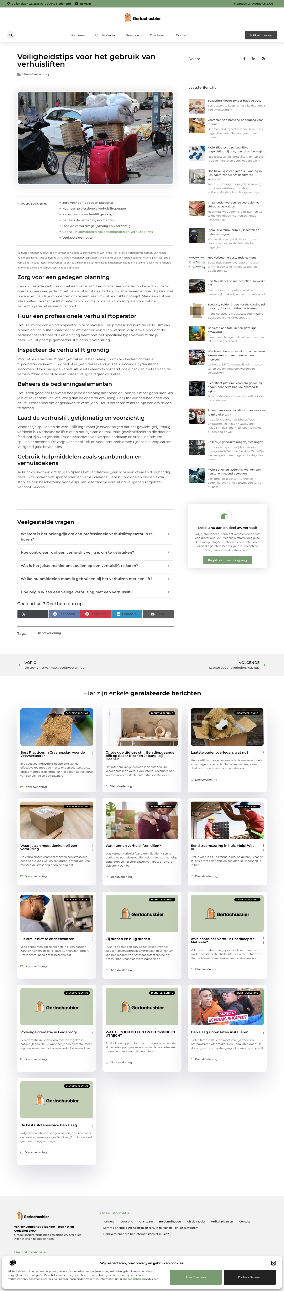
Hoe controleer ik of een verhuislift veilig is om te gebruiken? (95, 552)
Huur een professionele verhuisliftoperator (94, 208)
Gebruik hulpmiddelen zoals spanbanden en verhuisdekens (107, 232)
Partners (78, 35)
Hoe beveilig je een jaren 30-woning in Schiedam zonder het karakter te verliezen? (235, 175)
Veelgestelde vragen (77, 237)
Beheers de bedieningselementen (88, 220)
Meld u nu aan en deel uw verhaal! (227, 528)
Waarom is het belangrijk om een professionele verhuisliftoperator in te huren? (95, 536)
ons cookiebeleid (133, 1278)
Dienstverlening (35, 74)
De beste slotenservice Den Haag (48, 1125)
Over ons (132, 35)
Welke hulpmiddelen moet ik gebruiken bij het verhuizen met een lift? (95, 579)
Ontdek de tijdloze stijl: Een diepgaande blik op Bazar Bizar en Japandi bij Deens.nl (140, 755)
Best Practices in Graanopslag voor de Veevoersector (52, 754)
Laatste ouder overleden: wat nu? (219, 752)
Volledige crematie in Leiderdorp (48, 1032)
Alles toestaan (196, 1277)
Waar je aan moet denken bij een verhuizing (48, 847)
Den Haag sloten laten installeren (219, 1032)
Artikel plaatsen (222, 1221)
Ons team (157, 35)
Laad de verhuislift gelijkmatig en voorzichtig (96, 226)
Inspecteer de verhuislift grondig (87, 214)
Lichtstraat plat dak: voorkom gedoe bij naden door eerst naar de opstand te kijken (235, 387)
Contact (182, 35)
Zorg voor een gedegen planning (87, 203)
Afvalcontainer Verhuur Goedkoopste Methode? (223, 940)
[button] (274, 1263)
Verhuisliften (64, 257)
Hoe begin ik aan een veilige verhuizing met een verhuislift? (95, 592)
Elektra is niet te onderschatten (47, 939)
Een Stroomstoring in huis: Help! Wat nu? (222, 847)
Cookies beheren (250, 1277)
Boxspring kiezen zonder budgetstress (234, 100)
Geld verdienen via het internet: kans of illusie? (136, 1234)
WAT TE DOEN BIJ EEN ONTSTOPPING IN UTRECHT (140, 1033)
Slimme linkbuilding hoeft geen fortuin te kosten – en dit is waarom (151, 1227)
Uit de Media (105, 35)
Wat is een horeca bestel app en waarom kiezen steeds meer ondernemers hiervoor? (236, 355)
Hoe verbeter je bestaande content (232, 257)
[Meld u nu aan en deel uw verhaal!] (227, 515)
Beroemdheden (170, 1221)
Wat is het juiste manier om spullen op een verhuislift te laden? (95, 566)
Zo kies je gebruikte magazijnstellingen (235, 442)
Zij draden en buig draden (128, 939)
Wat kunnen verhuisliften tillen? (133, 846)
